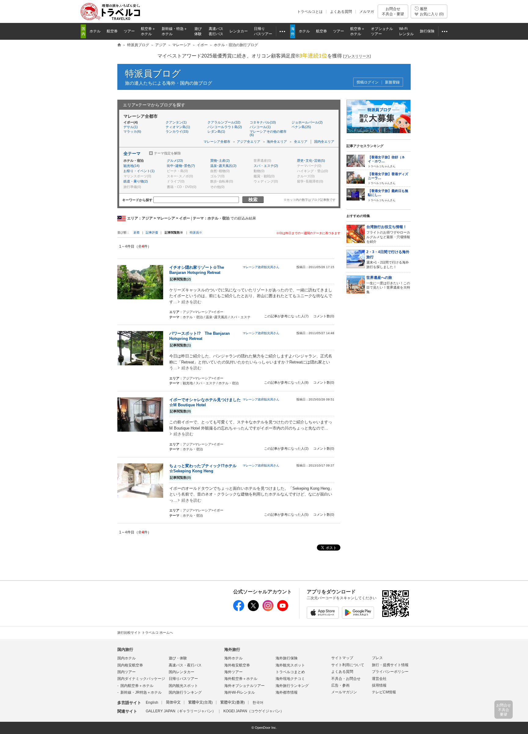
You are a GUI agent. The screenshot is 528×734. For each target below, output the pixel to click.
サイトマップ (342, 658)
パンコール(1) (260, 127)
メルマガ (366, 11)
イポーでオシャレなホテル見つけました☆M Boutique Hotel (205, 402)
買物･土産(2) (220, 160)
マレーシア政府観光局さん (261, 267)
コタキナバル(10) (263, 122)
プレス (377, 658)
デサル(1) (130, 127)
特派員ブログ (153, 73)
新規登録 (392, 82)
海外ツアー (233, 672)
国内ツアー (126, 672)
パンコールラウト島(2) (224, 127)
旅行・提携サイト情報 (390, 665)
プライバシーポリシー (390, 671)
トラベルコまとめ (290, 672)
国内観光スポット (183, 686)
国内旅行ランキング (185, 692)
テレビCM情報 (384, 692)
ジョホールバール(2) (307, 122)
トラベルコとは (310, 11)
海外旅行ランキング (292, 686)
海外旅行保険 (287, 658)
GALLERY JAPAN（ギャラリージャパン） (181, 711)
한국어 (257, 702)
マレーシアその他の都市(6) (268, 133)
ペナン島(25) (301, 127)
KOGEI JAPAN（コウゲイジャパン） (253, 711)
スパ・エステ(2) (266, 166)
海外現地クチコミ (290, 679)
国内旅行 (125, 649)
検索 (253, 199)
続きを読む (191, 302)
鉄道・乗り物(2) (135, 181)
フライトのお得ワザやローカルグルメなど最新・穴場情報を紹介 (388, 234)
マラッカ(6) (132, 131)
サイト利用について (347, 665)
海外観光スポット (290, 665)
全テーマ (132, 153)
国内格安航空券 (130, 665)
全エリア (300, 141)
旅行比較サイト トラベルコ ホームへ (145, 632)
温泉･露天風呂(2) (223, 166)
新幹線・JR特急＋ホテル (141, 692)
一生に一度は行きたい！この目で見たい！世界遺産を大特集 (388, 284)
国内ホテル (126, 658)
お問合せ (393, 11)
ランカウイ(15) (177, 131)
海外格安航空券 (237, 665)
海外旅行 (232, 649)
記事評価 (152, 232)
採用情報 (379, 685)
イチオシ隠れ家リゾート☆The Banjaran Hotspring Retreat (196, 270)
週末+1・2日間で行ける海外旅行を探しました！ (387, 259)
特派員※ (196, 232)
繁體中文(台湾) (200, 702)
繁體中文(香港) (232, 702)
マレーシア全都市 (217, 141)
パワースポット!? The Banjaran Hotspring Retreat (199, 336)
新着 (137, 232)
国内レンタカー (181, 672)
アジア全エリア (248, 141)
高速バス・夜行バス (185, 665)
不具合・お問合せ (346, 679)
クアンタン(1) (176, 122)
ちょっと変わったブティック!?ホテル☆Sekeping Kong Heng (203, 468)
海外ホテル (233, 658)
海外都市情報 (287, 692)
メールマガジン (344, 692)
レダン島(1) (216, 131)
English (152, 702)
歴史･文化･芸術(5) (311, 160)
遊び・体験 (178, 658)
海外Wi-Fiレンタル (239, 692)
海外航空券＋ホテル (240, 679)
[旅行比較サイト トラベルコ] (119, 45)
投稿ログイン (368, 82)
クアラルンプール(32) (223, 122)
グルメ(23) (175, 160)
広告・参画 (340, 685)
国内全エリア (324, 141)
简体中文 (173, 702)
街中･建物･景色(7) (181, 166)
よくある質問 (341, 11)
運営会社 (379, 679)
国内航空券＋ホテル (136, 686)
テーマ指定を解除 (167, 153)
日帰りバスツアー (183, 679)
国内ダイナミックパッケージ (141, 679)
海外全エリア (277, 141)
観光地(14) (131, 166)
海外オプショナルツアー (244, 686)
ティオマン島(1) (178, 127)
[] (357, 56)
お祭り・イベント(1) (139, 171)
